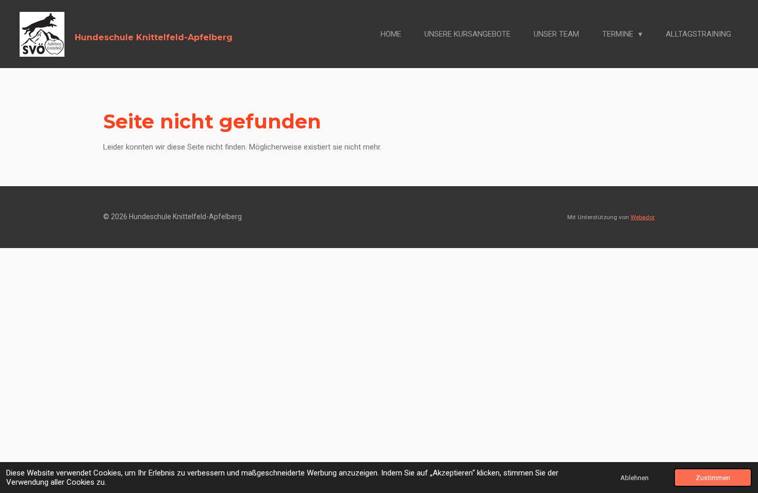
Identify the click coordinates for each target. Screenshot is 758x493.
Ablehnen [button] (634, 477)
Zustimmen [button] (713, 477)
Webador (643, 217)
